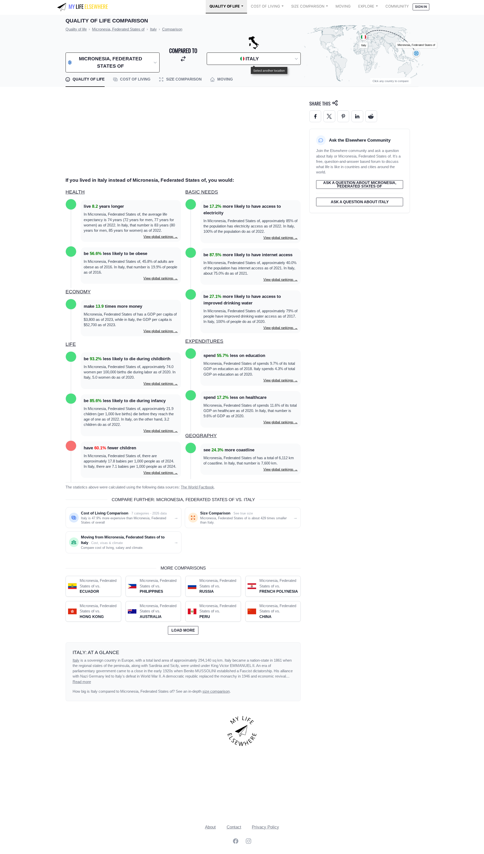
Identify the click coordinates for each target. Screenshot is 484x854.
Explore (366, 6)
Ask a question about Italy (360, 202)
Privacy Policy (265, 827)
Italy (76, 660)
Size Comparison (307, 6)
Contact (234, 827)
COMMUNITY (397, 6)
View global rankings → (160, 237)
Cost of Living (265, 6)
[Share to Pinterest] (343, 116)
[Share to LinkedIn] (357, 116)
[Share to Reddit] (371, 116)
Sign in (421, 7)
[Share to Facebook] (315, 116)
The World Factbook (197, 487)
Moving (343, 6)
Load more (183, 630)
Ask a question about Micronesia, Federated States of (359, 185)
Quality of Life (224, 6)
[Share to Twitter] (329, 116)
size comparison (216, 691)
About (210, 827)
